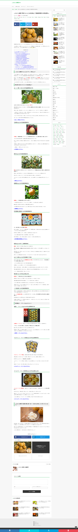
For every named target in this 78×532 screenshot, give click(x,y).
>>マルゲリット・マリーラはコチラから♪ (22, 366)
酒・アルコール (56, 112)
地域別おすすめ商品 (57, 97)
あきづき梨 (21, 17)
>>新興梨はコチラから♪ (18, 208)
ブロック (55, 129)
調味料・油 (55, 110)
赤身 (59, 138)
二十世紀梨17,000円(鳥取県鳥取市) (21, 63)
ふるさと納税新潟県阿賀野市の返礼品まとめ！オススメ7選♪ (59, 72)
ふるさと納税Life (16, 2)
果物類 (16, 9)
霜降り (60, 141)
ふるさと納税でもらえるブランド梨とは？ (21, 51)
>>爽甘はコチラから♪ (18, 180)
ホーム (13, 6)
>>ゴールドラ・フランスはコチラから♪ (21, 398)
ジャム (59, 126)
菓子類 (55, 108)
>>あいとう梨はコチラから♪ (19, 119)
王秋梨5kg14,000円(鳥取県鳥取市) (21, 55)
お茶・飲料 (55, 86)
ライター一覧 (48, 464)
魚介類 (55, 117)
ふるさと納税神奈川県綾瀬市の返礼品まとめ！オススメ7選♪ (59, 80)
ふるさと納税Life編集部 (24, 15)
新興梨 (36, 17)
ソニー (58, 128)
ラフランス (25, 17)
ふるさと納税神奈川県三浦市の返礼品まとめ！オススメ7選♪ (59, 78)
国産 (54, 132)
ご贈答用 (55, 125)
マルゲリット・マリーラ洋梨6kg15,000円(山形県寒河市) (25, 66)
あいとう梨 (16, 17)
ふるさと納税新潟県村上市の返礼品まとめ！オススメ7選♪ (59, 75)
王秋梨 (48, 17)
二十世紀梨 (29, 17)
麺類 (54, 119)
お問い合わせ (17, 6)
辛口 (61, 138)
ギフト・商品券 (56, 88)
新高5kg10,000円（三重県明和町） (21, 59)
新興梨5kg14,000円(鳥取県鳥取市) (21, 57)
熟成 (58, 135)
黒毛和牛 (55, 144)
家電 (54, 99)
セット (63, 126)
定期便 (64, 132)
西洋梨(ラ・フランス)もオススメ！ (20, 64)
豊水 (19, 18)
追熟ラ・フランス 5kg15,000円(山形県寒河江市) (23, 65)
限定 (57, 141)
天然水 (60, 132)
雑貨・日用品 (56, 115)
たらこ (61, 125)
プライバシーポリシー (30, 6)
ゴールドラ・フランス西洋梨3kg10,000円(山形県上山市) (25, 67)
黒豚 (58, 144)
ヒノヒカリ (62, 128)
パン (54, 90)
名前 (14, 486)
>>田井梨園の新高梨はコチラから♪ (20, 238)
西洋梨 (16, 18)
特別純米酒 (61, 135)
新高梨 (40, 17)
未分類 (55, 101)
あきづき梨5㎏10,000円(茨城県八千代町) (22, 60)
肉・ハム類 (55, 106)
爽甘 (45, 17)
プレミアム (59, 129)
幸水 (33, 17)
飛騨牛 (64, 141)
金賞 (54, 141)
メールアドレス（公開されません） (36, 486)
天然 (57, 132)
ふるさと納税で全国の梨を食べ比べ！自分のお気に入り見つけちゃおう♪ (25, 68)
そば (58, 125)
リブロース (63, 129)
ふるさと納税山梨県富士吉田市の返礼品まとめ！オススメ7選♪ (59, 70)
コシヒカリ (55, 126)
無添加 (55, 135)
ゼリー (55, 128)
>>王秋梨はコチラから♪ (18, 149)
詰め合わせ (55, 138)
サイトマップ (23, 6)
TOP (13, 9)
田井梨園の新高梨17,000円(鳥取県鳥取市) (22, 58)
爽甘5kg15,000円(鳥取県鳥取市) (21, 56)
